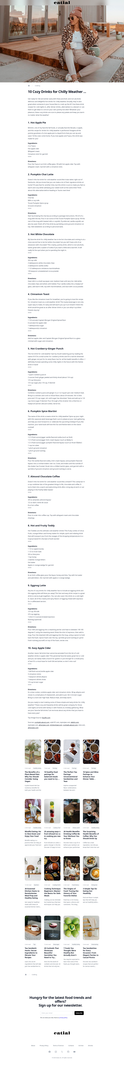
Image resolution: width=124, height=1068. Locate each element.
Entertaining (94, 944)
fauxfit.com (46, 718)
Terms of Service (58, 1045)
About (33, 1045)
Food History (75, 885)
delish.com (75, 722)
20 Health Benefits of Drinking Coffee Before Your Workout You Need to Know (74, 835)
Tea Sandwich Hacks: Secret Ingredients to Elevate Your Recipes (31, 953)
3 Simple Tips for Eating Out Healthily (90, 890)
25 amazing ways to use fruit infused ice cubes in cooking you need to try (54, 835)
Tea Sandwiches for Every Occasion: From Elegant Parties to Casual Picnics (90, 953)
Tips (34, 944)
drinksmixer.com (56, 725)
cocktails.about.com (42, 722)
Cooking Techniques (58, 885)
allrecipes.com (44, 725)
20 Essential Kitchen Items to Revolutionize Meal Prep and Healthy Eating (32, 893)
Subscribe (79, 1013)
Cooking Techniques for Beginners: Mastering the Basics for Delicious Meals (54, 892)
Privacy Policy (44, 1045)
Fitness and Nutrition (78, 828)
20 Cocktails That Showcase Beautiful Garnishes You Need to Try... (51, 953)
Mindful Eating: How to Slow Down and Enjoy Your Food (33, 833)
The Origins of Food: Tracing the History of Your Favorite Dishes (71, 892)
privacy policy (63, 1017)
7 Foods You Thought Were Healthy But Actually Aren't (70, 951)
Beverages (56, 944)
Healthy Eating (37, 768)
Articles (90, 1045)
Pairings (55, 768)
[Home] (29, 86)
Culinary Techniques (58, 828)
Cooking (37, 86)
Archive (81, 1045)
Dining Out (94, 885)
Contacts (71, 1045)
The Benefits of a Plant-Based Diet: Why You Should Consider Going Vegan (32, 776)
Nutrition (36, 885)
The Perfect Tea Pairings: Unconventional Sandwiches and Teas (71, 776)
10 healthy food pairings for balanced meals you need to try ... (51, 775)
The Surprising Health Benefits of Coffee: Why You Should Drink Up (91, 835)
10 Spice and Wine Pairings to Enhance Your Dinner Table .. (90, 775)
